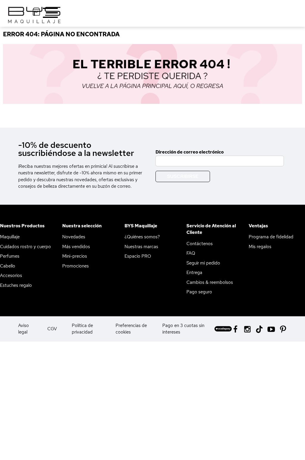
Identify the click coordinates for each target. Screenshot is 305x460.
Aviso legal (23, 329)
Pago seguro (199, 292)
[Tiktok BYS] (259, 329)
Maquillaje (10, 237)
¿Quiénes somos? (142, 237)
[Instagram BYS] (247, 328)
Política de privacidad (82, 329)
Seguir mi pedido (203, 263)
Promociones (75, 266)
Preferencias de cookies (131, 329)
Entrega (194, 273)
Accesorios (11, 275)
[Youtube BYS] (271, 328)
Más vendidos (76, 247)
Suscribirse (182, 176)
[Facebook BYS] (235, 328)
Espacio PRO (138, 256)
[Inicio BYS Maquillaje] (152, 74)
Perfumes (9, 256)
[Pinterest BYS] (283, 328)
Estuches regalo (16, 285)
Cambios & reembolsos (209, 282)
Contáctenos (199, 244)
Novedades (73, 237)
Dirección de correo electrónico (189, 152)
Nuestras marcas (141, 247)
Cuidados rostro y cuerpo (25, 247)
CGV (52, 329)
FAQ (190, 253)
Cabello (7, 266)
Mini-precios (74, 256)
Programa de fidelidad (271, 237)
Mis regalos (260, 247)
